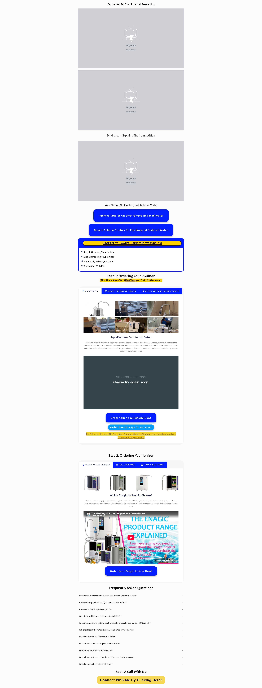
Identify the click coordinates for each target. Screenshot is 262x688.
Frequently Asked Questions (98, 261)
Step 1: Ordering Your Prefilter (99, 252)
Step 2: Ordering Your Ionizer (98, 256)
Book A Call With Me (93, 266)
